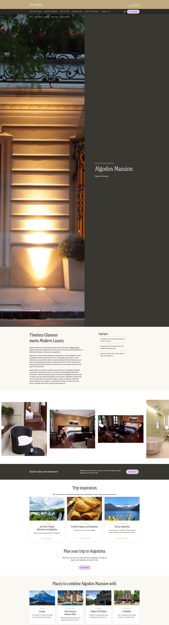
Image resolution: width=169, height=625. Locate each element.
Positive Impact (92, 11)
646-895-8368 (134, 6)
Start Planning (133, 11)
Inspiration (77, 11)
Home (31, 16)
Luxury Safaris (50, 11)
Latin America (38, 16)
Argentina (46, 16)
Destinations (35, 11)
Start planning (84, 567)
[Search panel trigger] (125, 12)
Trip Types (64, 11)
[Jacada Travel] (35, 5)
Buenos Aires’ (75, 347)
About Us (106, 11)
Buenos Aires (54, 16)
